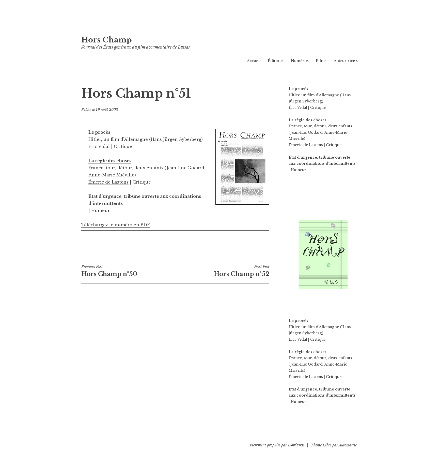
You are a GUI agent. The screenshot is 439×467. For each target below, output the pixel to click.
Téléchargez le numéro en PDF (115, 224)
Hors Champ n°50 (109, 271)
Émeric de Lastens (108, 182)
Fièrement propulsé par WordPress (277, 445)
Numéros (300, 60)
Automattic (348, 445)
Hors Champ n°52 (241, 271)
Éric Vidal (99, 146)
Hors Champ (106, 39)
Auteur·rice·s (346, 60)
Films (321, 60)
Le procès (99, 132)
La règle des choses (109, 160)
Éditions (276, 60)
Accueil (254, 60)
